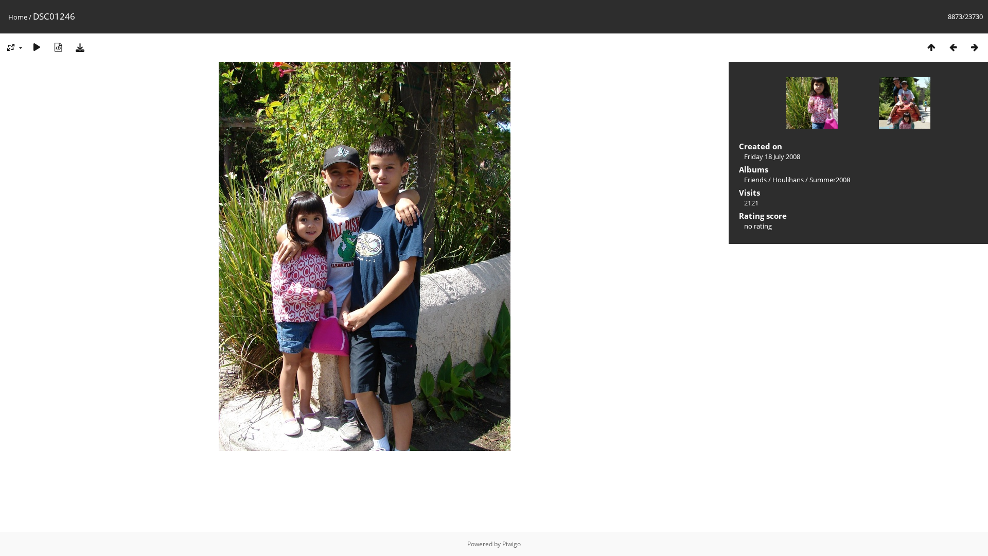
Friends (755, 179)
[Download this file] (80, 47)
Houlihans (788, 179)
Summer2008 (829, 179)
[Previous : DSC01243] (953, 47)
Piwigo (511, 544)
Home (17, 17)
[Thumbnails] (931, 47)
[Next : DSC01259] (974, 47)
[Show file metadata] (58, 47)
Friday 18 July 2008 (772, 156)
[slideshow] (36, 47)
